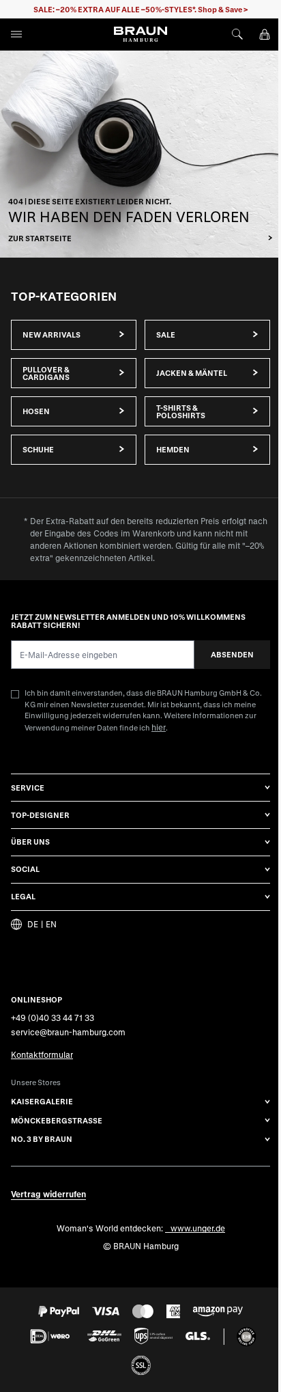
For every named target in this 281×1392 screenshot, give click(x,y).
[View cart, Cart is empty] (264, 34)
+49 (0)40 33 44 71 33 (52, 1017)
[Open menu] (16, 34)
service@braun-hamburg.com (68, 1032)
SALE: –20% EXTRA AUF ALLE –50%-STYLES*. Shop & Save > (140, 9)
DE (32, 924)
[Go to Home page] (140, 34)
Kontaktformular (42, 1054)
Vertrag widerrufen (48, 1194)
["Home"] (140, 154)
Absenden (232, 654)
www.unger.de (198, 1228)
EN (51, 924)
